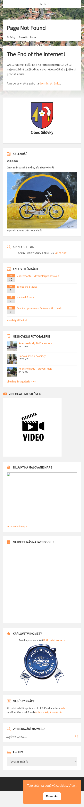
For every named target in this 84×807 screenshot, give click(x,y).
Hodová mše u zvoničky (32, 356)
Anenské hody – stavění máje (35, 368)
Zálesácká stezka (27, 286)
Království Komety (54, 640)
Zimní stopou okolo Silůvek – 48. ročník (39, 308)
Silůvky (11, 37)
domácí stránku (49, 83)
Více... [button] (73, 785)
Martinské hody (26, 297)
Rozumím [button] (52, 796)
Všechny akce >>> (17, 320)
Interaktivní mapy (17, 526)
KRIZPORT (60, 253)
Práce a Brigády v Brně (48, 712)
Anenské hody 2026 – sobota (35, 343)
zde (63, 708)
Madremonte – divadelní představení (38, 276)
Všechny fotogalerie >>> (21, 381)
